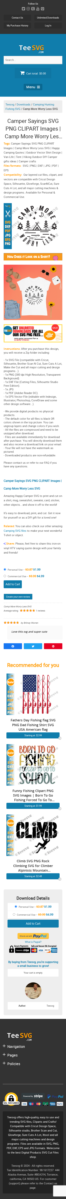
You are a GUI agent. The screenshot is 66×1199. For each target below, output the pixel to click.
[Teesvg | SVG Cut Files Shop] (33, 51)
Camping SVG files (15, 530)
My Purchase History (17, 25)
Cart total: (35, 73)
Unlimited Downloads (48, 17)
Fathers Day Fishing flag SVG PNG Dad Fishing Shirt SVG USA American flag (33, 724)
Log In (48, 25)
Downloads (23, 104)
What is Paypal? (33, 941)
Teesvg (10, 104)
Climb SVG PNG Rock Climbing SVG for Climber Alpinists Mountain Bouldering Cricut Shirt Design (33, 866)
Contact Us (17, 17)
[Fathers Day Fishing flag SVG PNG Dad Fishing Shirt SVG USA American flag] (33, 713)
